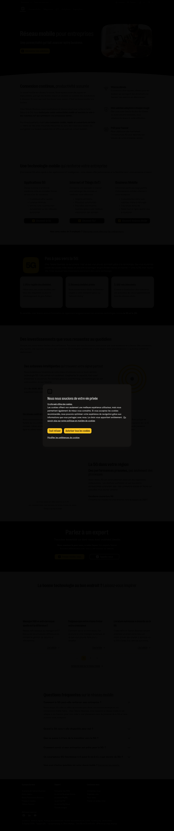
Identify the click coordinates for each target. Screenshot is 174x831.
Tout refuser (55, 430)
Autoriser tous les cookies (77, 430)
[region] (87, 415)
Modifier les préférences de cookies (63, 438)
